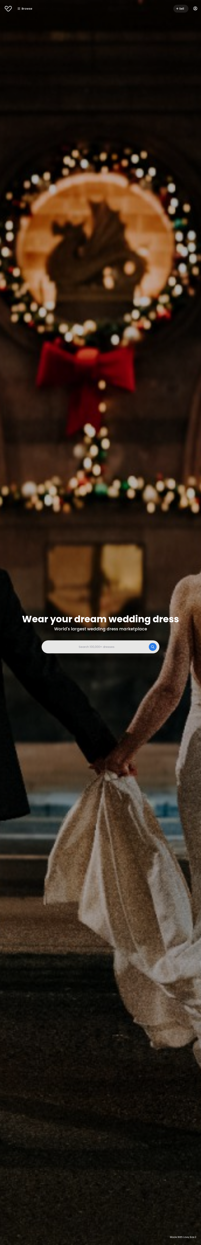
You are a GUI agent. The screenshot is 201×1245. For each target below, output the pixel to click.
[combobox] (100, 647)
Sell (181, 9)
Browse (27, 9)
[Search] (153, 647)
